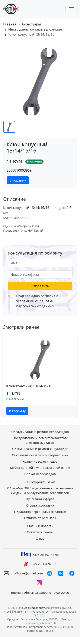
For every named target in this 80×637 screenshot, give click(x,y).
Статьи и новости (40, 526)
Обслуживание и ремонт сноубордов (40, 449)
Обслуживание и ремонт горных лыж (40, 455)
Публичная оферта (40, 499)
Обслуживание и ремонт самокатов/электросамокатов (40, 440)
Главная (9, 24)
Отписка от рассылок (40, 518)
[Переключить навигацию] (71, 9)
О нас (40, 538)
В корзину (17, 180)
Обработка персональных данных (40, 512)
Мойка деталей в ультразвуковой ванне (40, 468)
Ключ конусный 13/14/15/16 (29, 386)
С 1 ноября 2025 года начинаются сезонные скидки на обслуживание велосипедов (40, 490)
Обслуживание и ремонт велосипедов (40, 432)
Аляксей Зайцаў (34, 608)
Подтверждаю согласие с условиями (37, 301)
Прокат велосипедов (40, 474)
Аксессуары (31, 24)
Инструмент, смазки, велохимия (35, 29)
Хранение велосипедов (40, 461)
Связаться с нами (40, 532)
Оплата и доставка (40, 505)
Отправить (40, 286)
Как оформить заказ (40, 482)
